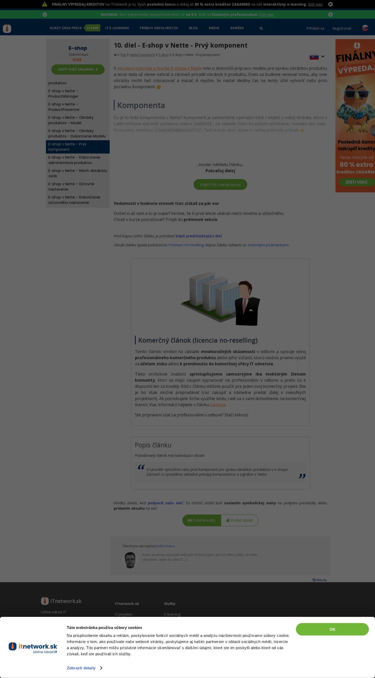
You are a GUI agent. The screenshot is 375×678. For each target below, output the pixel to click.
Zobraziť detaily (81, 668)
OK (332, 629)
